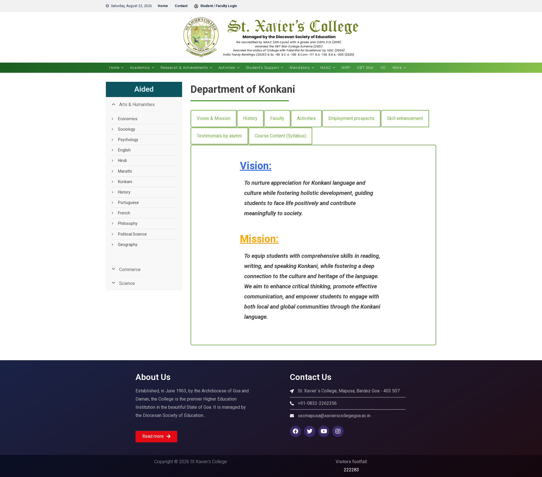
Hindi (122, 160)
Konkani (125, 181)
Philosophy (127, 223)
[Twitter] (309, 431)
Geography (127, 244)
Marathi (125, 171)
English (124, 150)
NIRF (346, 67)
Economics (127, 118)
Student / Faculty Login (218, 6)
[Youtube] (323, 431)
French (124, 213)
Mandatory (300, 67)
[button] (156, 436)
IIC (383, 67)
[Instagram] (338, 431)
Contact (181, 6)
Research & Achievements (184, 67)
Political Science (132, 234)
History (124, 192)
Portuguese (128, 202)
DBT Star (365, 67)
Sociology (126, 129)
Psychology (128, 139)
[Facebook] (295, 431)
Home (163, 6)
